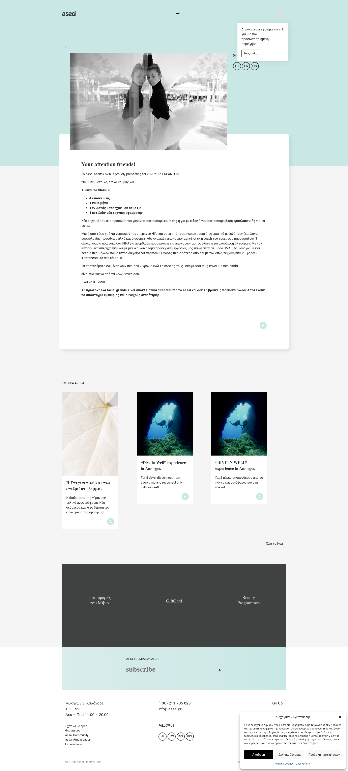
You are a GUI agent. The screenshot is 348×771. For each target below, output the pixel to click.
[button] (340, 717)
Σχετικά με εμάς (76, 726)
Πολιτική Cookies (284, 763)
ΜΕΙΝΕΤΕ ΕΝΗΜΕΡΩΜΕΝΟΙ (142, 659)
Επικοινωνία (73, 744)
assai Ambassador (77, 739)
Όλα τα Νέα (274, 543)
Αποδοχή (258, 754)
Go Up (277, 703)
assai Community (76, 735)
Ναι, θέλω (251, 53)
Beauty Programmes (248, 600)
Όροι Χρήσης (303, 763)
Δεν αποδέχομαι (290, 754)
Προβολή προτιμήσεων (324, 754)
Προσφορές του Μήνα (99, 600)
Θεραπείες (72, 730)
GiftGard (174, 600)
